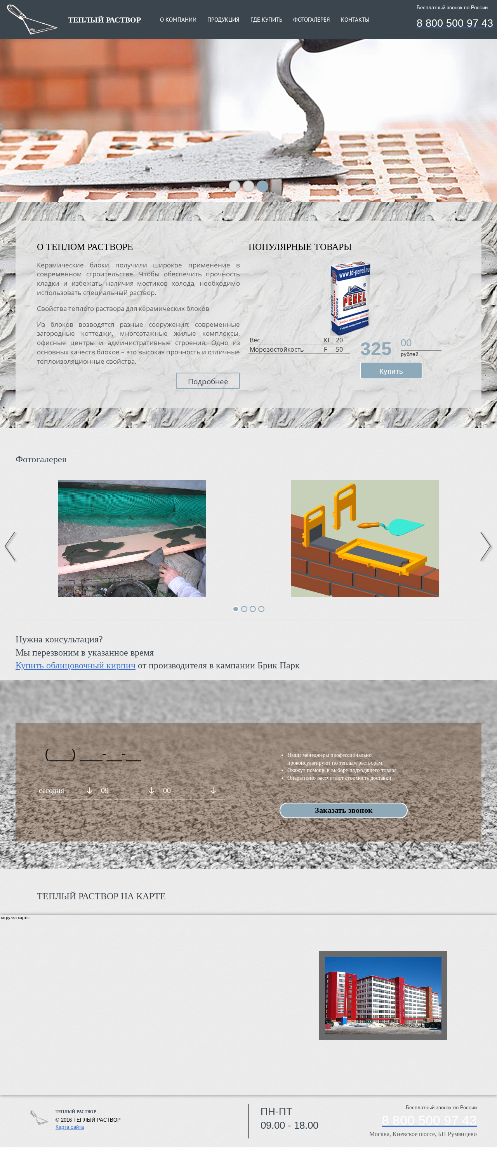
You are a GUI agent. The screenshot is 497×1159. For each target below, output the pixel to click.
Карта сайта (70, 1127)
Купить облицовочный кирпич (76, 665)
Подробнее (208, 382)
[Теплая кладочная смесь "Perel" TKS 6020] (350, 298)
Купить (391, 371)
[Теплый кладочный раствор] (365, 538)
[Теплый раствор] (132, 538)
